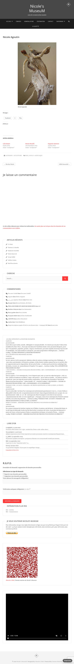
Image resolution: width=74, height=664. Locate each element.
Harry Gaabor (23, 312)
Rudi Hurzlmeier (13, 263)
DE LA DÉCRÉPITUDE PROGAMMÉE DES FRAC (19, 354)
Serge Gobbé (11, 257)
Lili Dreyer (6, 144)
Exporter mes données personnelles (15, 474)
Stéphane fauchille (13, 250)
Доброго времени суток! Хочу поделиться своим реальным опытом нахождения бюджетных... (35, 434)
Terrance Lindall (13, 293)
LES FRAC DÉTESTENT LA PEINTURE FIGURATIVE (20, 339)
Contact (50, 21)
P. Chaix (10, 244)
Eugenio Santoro (53, 144)
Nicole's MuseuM (37, 8)
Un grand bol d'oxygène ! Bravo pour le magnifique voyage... (23, 447)
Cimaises (18, 21)
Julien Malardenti (22, 319)
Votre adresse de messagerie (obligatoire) (15, 478)
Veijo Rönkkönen (20, 322)
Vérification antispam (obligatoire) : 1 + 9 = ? (16, 489)
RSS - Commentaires (12, 512)
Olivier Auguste (20, 296)
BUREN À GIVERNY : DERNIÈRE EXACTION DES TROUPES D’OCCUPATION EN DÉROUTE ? (32, 402)
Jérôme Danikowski (26, 315)
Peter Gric (29, 300)
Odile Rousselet (64, 164)
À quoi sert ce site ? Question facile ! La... (17, 443)
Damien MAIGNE (57, 661)
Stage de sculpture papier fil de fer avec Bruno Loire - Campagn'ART (28, 325)
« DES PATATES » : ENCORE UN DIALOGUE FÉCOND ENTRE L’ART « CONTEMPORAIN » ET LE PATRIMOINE (37, 370)
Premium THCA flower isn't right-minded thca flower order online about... (27, 429)
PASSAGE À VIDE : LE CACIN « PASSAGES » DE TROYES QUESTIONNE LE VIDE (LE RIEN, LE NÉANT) (34, 385)
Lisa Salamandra (26, 309)
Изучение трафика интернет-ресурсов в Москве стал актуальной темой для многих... (33, 438)
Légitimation (41, 21)
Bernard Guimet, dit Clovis (23, 303)
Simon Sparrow (12, 254)
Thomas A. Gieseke (13, 247)
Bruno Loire (54, 325)
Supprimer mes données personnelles (16, 476)
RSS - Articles (10, 510)
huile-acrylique (35, 155)
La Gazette (35, 26)
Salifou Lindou (12, 260)
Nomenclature (29, 21)
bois (26, 155)
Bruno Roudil (29, 144)
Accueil (8, 21)
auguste (10, 296)
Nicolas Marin (9, 164)
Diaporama (59, 21)
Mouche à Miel (10, 580)
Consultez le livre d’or (12, 450)
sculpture (18, 155)
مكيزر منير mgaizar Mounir (15, 300)
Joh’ (39, 306)
